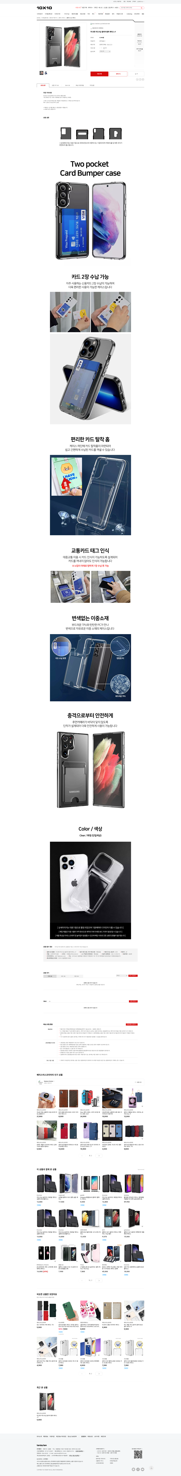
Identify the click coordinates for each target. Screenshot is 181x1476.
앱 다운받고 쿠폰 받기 (136, 1449)
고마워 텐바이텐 (99, 1463)
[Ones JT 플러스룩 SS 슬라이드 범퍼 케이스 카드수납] (90, 1258)
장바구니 (140, 1)
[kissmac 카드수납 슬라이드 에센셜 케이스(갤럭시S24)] (47, 1224)
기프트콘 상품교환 (114, 1458)
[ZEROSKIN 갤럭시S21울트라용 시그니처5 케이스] (90, 1223)
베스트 (101, 7)
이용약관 (52, 1436)
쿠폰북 (111, 1463)
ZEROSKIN (83, 1230)
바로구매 (99, 74)
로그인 (115, 1)
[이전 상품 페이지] (82, 1155)
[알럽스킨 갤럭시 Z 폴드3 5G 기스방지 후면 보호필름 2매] (69, 1258)
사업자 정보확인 (79, 1451)
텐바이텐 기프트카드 (100, 1458)
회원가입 (119, 1)
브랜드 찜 (138, 1082)
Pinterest (143, 79)
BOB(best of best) (43, 1265)
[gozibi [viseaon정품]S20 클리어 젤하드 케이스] (90, 1189)
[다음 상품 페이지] (99, 1155)
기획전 (96, 7)
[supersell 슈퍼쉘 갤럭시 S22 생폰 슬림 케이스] (69, 1188)
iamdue (126, 1195)
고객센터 (134, 1)
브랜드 (117, 7)
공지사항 (96, 1436)
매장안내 (103, 1436)
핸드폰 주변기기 (53, 18)
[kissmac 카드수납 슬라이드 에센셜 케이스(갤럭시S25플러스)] (47, 1189)
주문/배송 (129, 1)
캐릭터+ (90, 7)
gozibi (82, 1195)
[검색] (141, 8)
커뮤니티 (78, 7)
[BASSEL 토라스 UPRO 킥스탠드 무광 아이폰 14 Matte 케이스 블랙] (112, 1259)
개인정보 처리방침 (61, 1436)
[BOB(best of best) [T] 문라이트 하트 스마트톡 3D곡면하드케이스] (47, 1258)
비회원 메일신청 (113, 1461)
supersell (62, 1195)
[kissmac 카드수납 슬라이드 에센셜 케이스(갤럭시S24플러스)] (69, 1224)
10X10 (44, 8)
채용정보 (45, 1436)
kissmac (39, 1195)
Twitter (137, 79)
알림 (124, 1)
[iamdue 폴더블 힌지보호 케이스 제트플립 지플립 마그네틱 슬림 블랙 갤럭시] (134, 1188)
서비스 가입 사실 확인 (74, 1455)
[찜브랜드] (91, 28)
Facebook (140, 79)
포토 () (63, 976)
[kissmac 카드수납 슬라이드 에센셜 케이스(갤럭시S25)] (112, 1189)
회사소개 (39, 1436)
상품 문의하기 (133, 1001)
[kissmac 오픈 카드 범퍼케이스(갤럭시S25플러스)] (134, 1259)
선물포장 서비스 (99, 1461)
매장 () (76, 976)
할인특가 (111, 7)
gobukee (127, 1230)
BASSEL (104, 1265)
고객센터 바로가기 (100, 1449)
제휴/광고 (90, 1436)
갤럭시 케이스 (62, 18)
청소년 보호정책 (72, 1436)
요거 (103, 1230)
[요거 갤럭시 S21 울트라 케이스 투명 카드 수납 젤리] (112, 1224)
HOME (38, 18)
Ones (82, 1265)
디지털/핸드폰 (44, 18)
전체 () (50, 976)
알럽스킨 (61, 1265)
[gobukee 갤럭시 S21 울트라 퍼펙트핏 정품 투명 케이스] (134, 1223)
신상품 (105, 7)
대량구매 (84, 7)
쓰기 (139, 44)
